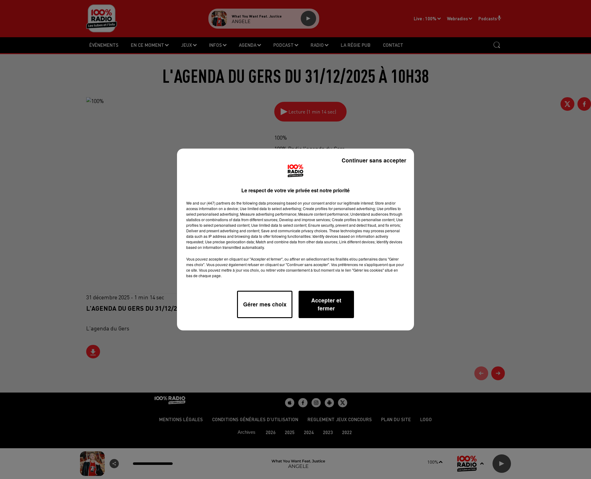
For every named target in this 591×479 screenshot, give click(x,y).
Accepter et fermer (326, 304)
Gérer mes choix (265, 304)
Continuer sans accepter (374, 160)
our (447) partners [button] (215, 203)
